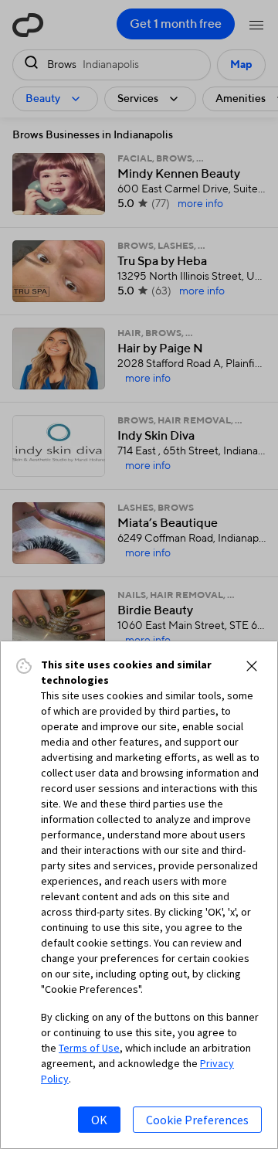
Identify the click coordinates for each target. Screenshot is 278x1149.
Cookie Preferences (197, 1119)
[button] (251, 666)
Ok (99, 1119)
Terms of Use (89, 1048)
